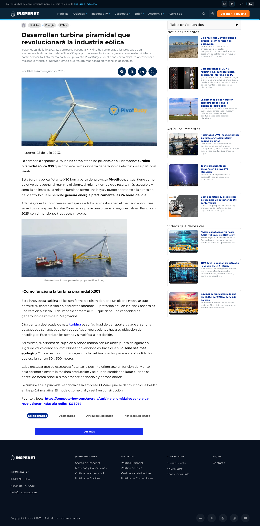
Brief (138, 13)
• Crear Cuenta (176, 463)
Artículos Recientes (99, 415)
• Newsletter (175, 468)
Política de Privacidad (89, 473)
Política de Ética (131, 468)
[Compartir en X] (132, 71)
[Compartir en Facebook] (122, 71)
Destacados (66, 415)
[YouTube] (245, 518)
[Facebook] (223, 518)
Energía (49, 25)
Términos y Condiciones (91, 468)
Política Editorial (132, 462)
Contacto (219, 462)
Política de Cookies (87, 478)
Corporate (121, 13)
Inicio (24, 25)
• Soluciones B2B (178, 474)
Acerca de (175, 13)
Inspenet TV (99, 13)
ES (250, 3)
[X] (211, 518)
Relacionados (37, 415)
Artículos (79, 13)
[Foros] (224, 3)
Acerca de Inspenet (87, 462)
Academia (155, 13)
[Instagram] (234, 518)
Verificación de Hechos (136, 473)
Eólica (63, 25)
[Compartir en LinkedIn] (142, 71)
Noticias (62, 13)
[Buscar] (203, 13)
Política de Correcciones (137, 478)
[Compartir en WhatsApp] (152, 71)
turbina (75, 324)
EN (241, 3)
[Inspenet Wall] (231, 3)
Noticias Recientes (137, 415)
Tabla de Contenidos (187, 25)
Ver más (89, 431)
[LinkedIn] (200, 518)
